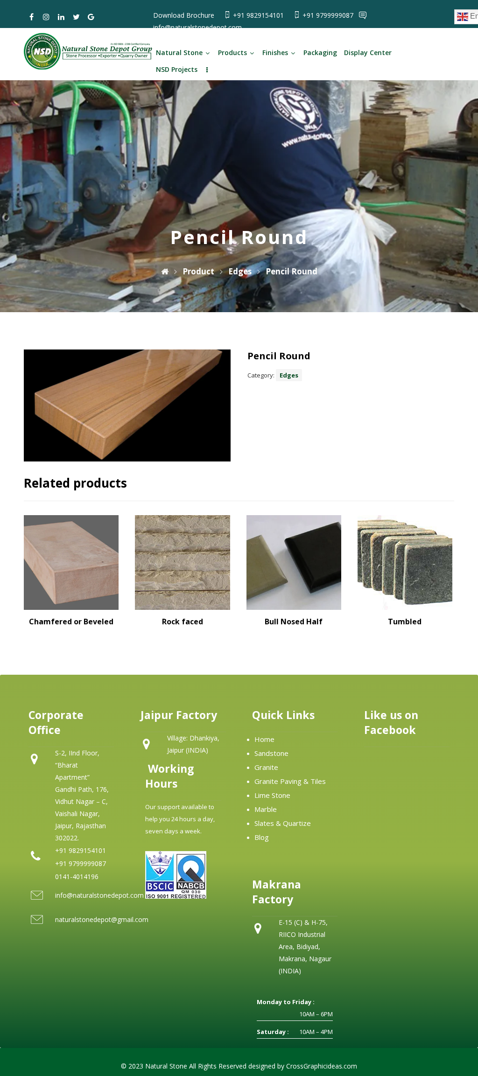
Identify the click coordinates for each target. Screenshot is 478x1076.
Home (264, 739)
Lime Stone (272, 795)
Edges (289, 375)
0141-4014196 (76, 876)
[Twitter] (76, 16)
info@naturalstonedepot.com (197, 27)
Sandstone (271, 753)
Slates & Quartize (282, 823)
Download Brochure (183, 15)
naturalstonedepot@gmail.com (101, 919)
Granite (266, 767)
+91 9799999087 (328, 15)
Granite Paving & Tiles (290, 781)
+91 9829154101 (259, 15)
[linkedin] (61, 16)
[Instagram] (46, 16)
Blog (261, 837)
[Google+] (91, 16)
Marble (265, 809)
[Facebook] (31, 16)
